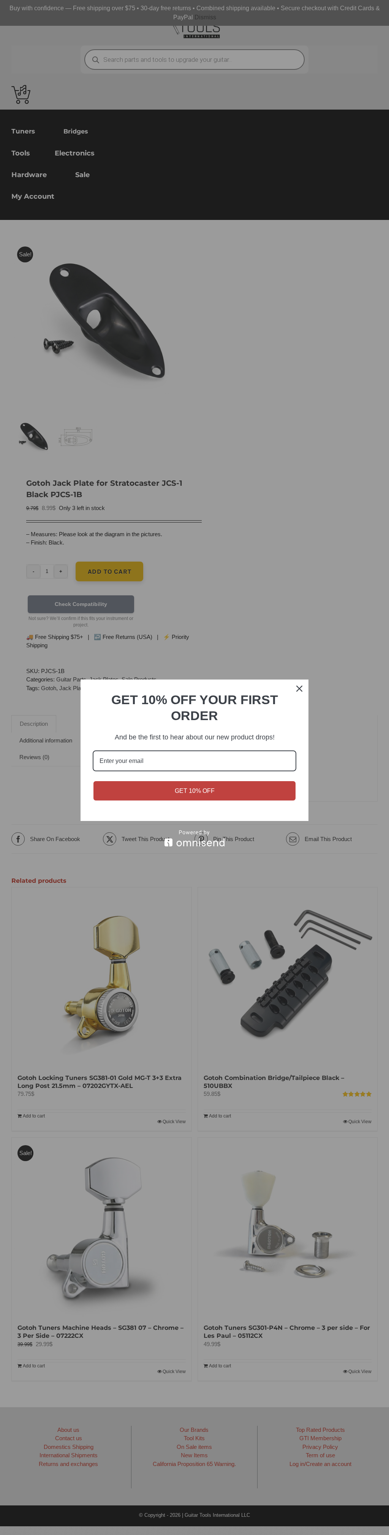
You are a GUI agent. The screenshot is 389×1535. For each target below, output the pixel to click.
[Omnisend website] (194, 838)
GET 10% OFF (195, 791)
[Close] (299, 689)
